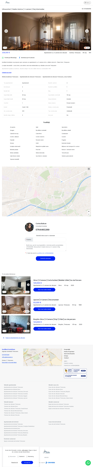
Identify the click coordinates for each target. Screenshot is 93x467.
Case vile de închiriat (54, 422)
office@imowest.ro (7, 357)
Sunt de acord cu (40, 253)
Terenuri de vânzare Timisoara (12, 404)
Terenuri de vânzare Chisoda (11, 415)
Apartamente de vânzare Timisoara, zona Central (57, 76)
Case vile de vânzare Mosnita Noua (57, 396)
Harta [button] (87, 47)
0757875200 (5, 354)
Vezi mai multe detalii (44, 289)
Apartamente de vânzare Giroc (12, 389)
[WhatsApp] (88, 463)
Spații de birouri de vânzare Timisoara (58, 404)
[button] (6, 31)
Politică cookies (68, 363)
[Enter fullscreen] (88, 169)
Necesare (13, 456)
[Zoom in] (88, 211)
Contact (66, 358)
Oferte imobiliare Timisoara (10, 76)
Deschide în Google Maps (9, 362)
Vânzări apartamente (10, 385)
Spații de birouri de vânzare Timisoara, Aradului (61, 406)
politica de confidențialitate (45, 253)
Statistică (21, 456)
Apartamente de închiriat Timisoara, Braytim (15, 435)
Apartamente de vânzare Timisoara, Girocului (16, 391)
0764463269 (42, 229)
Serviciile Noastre (69, 353)
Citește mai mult (6, 72)
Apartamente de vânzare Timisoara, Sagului (15, 396)
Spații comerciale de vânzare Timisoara (59, 408)
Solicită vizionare (45, 258)
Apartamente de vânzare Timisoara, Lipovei (15, 398)
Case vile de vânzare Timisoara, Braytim (59, 391)
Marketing (31, 456)
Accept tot (27, 462)
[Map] (46, 191)
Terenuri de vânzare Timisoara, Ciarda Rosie (16, 408)
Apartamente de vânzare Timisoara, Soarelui (16, 393)
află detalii (25, 450)
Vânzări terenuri (8, 402)
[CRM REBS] (50, 462)
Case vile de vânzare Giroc (55, 389)
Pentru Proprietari (69, 351)
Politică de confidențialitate (71, 365)
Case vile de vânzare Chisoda (56, 393)
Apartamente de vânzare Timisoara (30, 76)
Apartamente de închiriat (11, 422)
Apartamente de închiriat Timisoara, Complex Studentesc (19, 426)
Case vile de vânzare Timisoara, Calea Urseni (60, 398)
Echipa (66, 356)
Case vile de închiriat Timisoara (56, 424)
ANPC (65, 361)
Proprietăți (67, 349)
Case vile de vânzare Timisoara (56, 387)
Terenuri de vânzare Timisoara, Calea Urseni (16, 413)
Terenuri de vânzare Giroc (11, 406)
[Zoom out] (88, 214)
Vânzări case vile (53, 385)
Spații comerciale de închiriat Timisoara (14, 441)
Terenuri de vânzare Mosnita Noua (13, 410)
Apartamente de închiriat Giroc (12, 428)
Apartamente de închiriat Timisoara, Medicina (16, 432)
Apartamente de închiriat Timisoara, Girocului (16, 430)
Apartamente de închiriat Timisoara (13, 424)
